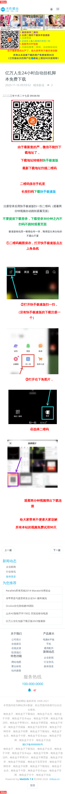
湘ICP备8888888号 (32, 744)
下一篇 (56, 550)
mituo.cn (54, 779)
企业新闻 (11, 566)
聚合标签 (16, 666)
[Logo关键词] (9, 9)
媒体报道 (11, 576)
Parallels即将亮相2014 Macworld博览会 (28, 590)
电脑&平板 (48, 639)
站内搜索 (16, 670)
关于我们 (16, 633)
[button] (4, 38)
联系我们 (16, 652)
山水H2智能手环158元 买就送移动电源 (27, 613)
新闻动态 (48, 651)
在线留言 (16, 643)
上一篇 (8, 550)
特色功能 (16, 656)
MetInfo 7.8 (26, 779)
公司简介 (16, 639)
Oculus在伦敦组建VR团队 (20, 605)
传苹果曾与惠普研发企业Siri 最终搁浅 (26, 598)
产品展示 (48, 633)
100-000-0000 (32, 683)
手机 (48, 643)
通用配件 (49, 648)
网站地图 (16, 662)
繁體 (32, 785)
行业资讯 (11, 571)
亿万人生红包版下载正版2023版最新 (25, 621)
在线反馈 (16, 648)
